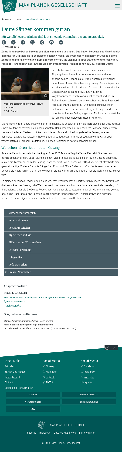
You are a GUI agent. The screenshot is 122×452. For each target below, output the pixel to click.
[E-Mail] (51, 42)
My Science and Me (20, 235)
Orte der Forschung (20, 249)
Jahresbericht (12, 377)
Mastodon (51, 371)
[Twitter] (32, 42)
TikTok (49, 382)
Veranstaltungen (18, 220)
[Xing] (42, 42)
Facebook (89, 366)
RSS (33, 409)
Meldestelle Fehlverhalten (19, 387)
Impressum (45, 432)
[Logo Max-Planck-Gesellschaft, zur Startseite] (53, 6)
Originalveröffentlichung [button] (20, 314)
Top (113, 347)
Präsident (10, 366)
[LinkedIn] (13, 42)
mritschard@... (14, 305)
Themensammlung (89, 402)
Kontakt (33, 394)
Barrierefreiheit (87, 432)
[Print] (61, 42)
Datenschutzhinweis (65, 432)
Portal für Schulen (19, 227)
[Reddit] (22, 42)
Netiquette (86, 382)
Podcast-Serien (18, 264)
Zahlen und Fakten (15, 371)
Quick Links (12, 360)
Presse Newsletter (89, 394)
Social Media (51, 360)
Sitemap (31, 432)
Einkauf (9, 382)
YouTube (89, 377)
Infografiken (16, 257)
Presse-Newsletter (20, 272)
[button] (46, 96)
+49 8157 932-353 (16, 301)
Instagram (89, 371)
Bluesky (50, 366)
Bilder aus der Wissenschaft (25, 242)
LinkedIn (50, 377)
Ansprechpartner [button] (15, 286)
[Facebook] (3, 42)
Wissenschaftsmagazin (22, 212)
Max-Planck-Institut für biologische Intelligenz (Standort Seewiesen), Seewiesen (42, 297)
